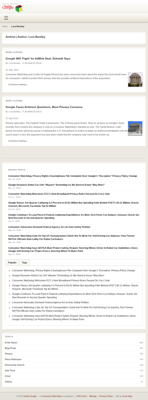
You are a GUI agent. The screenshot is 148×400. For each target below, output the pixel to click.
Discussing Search (14, 365)
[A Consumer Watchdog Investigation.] (14, 8)
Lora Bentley (14, 63)
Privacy (9, 354)
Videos (8, 382)
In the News (11, 343)
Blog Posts (10, 348)
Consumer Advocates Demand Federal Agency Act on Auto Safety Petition (49, 227)
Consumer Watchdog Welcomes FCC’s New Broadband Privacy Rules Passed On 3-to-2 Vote (59, 194)
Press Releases (13, 359)
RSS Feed (81, 396)
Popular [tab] (12, 262)
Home (5, 26)
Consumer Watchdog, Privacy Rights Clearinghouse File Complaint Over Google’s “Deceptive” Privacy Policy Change (72, 176)
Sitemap (93, 396)
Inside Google (30, 396)
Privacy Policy (106, 396)
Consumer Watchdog (51, 396)
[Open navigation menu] (6, 18)
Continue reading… (18, 84)
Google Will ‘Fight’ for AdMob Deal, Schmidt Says (38, 58)
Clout (7, 376)
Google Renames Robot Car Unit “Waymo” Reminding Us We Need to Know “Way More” (56, 185)
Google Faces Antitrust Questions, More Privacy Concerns (44, 107)
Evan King (127, 396)
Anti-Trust (10, 370)
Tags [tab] (24, 262)
